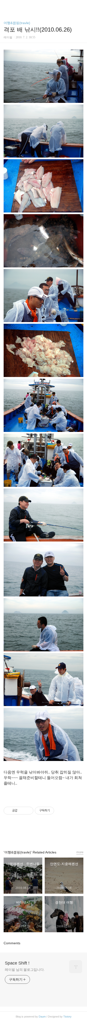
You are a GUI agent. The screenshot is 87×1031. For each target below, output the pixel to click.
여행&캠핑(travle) (17, 23)
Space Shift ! (17, 963)
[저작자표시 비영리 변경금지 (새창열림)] (60, 811)
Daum (42, 1016)
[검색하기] (81, 5)
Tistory (67, 1016)
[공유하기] (22, 810)
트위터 (54, 834)
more (79, 852)
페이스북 (32, 834)
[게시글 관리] (28, 810)
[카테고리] (6, 5)
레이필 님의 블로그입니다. (25, 970)
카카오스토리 (43, 834)
